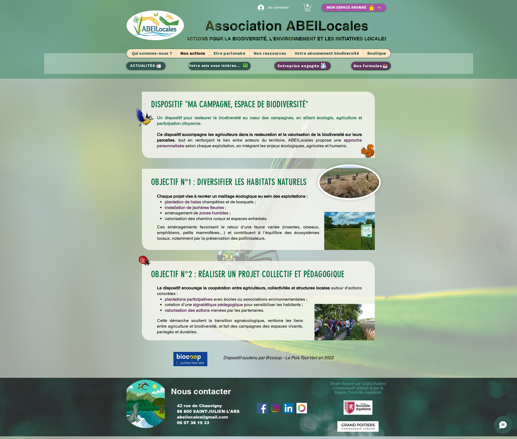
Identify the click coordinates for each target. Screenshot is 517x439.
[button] (307, 8)
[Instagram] (275, 408)
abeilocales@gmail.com (202, 417)
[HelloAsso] (301, 408)
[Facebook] (262, 408)
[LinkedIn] (288, 408)
